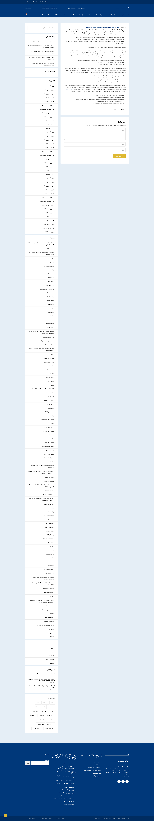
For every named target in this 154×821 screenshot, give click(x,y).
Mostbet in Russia (49, 477)
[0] (25, 14)
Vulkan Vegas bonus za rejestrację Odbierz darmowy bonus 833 (43, 578)
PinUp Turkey (50, 535)
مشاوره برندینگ (97, 773)
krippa (52, 423)
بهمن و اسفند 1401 (49, 117)
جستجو (47, 760)
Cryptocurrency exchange (47, 341)
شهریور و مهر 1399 (49, 224)
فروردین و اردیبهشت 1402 (47, 109)
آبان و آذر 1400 (50, 174)
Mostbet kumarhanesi (48, 494)
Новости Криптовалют (48, 610)
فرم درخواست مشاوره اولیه (67, 763)
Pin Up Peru (51, 519)
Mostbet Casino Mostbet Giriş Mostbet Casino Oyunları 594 (42, 466)
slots (53, 561)
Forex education (50, 377)
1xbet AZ (116, 109)
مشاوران (51, 629)
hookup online (50, 392)
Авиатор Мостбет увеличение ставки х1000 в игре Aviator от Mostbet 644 (41, 601)
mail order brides (49, 442)
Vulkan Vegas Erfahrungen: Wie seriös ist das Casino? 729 (42, 584)
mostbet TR (41, 720)
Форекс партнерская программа (45, 625)
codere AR (44, 711)
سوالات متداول (31, 818)
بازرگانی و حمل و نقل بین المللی (95, 14)
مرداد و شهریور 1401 (48, 140)
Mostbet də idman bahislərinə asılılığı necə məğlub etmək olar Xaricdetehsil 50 (41, 472)
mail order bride (50, 438)
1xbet (122, 109)
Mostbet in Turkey (49, 481)
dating (52, 354)
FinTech (52, 373)
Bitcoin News (50, 293)
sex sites (52, 550)
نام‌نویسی (51, 648)
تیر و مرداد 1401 (49, 143)
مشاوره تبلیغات (97, 776)
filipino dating (50, 369)
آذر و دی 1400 (50, 170)
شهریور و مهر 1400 (49, 182)
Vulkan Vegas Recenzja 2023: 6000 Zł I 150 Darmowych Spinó (43, 64)
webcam (52, 596)
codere (51, 711)
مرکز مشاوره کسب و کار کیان (77, 14)
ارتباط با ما (40, 14)
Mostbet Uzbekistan (49, 504)
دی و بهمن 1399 (50, 212)
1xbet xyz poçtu (69, 89)
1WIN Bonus (50, 248)
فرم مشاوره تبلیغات (69, 804)
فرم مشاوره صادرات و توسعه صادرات (64, 798)
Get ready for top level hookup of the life (43, 42)
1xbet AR (51, 707)
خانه (128, 14)
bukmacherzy (50, 304)
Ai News (51, 262)
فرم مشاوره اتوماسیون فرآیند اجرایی (64, 780)
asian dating (51, 270)
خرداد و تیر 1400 (49, 193)
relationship (51, 542)
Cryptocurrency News (48, 344)
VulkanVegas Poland (49, 592)
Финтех (52, 613)
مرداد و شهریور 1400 (48, 186)
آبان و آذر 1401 (50, 128)
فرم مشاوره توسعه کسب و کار (66, 793)
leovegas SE (50, 715)
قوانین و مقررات (60, 818)
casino (52, 308)
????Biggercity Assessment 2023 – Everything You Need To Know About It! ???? (41, 46)
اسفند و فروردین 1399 (48, 205)
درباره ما (48, 14)
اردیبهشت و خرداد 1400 (48, 197)
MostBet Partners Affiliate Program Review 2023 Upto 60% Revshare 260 (41, 499)
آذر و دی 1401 (50, 124)
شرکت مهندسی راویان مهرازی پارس (115, 14)
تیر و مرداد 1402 (49, 97)
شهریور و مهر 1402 (49, 90)
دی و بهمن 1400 (50, 166)
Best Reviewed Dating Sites (47, 289)
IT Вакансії (51, 408)
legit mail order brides (48, 431)
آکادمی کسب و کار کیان (60, 14)
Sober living (51, 565)
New (53, 508)
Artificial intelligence (48, 266)
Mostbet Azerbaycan (49, 458)
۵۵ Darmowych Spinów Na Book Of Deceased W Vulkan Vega (41, 58)
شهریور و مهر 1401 (49, 136)
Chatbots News (50, 323)
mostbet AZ (33, 715)
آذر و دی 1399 (50, 216)
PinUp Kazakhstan (49, 527)
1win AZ (45, 702)
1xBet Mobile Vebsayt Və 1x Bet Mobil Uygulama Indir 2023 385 (101, 27)
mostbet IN (50, 720)
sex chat (52, 546)
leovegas (35, 711)
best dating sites (50, 285)
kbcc (118, 27)
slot (53, 558)
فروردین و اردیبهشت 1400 (47, 201)
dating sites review (49, 358)
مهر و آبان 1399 (50, 220)
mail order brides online (48, 446)
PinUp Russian (50, 531)
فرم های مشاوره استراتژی (67, 766)
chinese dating (50, 327)
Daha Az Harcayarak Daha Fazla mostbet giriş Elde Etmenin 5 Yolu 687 (41, 349)
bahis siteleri (51, 277)
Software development (48, 569)
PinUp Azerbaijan (49, 523)
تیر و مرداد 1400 (49, 189)
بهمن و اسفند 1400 (49, 163)
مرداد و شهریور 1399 (48, 228)
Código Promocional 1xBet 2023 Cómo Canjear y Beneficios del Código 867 (41, 332)
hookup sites (51, 396)
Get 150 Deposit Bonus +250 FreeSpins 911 (43, 389)
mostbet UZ (50, 724)
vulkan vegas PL (37, 728)
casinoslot (51, 316)
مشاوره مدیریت (49, 633)
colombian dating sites (48, 337)
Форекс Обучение (49, 621)
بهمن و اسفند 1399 (49, 209)
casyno (52, 319)
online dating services (48, 515)
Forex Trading (50, 381)
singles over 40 (50, 554)
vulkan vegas (40, 724)
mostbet (42, 715)
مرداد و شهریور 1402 (48, 93)
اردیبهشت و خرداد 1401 (48, 151)
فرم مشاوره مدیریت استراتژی (66, 768)
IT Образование (49, 412)
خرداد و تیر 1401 (49, 147)
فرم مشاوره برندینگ (69, 801)
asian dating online (49, 273)
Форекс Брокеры (49, 617)
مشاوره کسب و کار (96, 764)
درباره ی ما (126, 776)
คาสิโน (52, 636)
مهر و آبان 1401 (50, 132)
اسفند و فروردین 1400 (48, 159)
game (52, 385)
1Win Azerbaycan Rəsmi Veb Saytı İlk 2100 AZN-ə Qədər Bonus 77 (41, 244)
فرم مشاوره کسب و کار (68, 790)
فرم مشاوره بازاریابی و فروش (66, 795)
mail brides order (49, 435)
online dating (50, 512)
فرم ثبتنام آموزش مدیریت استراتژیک (64, 783)
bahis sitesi (51, 281)
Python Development (48, 538)
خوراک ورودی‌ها (50, 655)
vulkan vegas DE (49, 728)
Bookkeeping (50, 296)
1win (52, 702)
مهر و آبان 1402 (50, 86)
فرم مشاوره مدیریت (69, 787)
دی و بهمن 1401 (50, 120)
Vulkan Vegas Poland (48, 588)
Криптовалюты (50, 606)
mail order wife (50, 450)
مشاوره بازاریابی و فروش (94, 767)
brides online (50, 300)
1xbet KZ (34, 707)
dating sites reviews (49, 362)
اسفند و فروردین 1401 (48, 113)
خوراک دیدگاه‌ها (50, 659)
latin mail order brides (48, 427)
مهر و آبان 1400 (50, 178)
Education (51, 366)
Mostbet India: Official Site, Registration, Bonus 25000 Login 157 (41, 486)
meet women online (49, 454)
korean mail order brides (47, 419)
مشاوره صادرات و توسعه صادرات (92, 770)
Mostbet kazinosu (49, 490)
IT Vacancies (50, 404)
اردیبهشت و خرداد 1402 (48, 105)
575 (53, 258)
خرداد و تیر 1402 (49, 101)
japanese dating (50, 415)
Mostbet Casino (50, 462)
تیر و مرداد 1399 (49, 232)
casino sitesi (51, 312)
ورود (52, 651)
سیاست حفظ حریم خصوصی (45, 818)
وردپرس (51, 663)
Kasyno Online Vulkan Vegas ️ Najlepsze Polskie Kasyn (42, 52)
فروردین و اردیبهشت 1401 (47, 155)
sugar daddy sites (49, 573)
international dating (49, 400)
